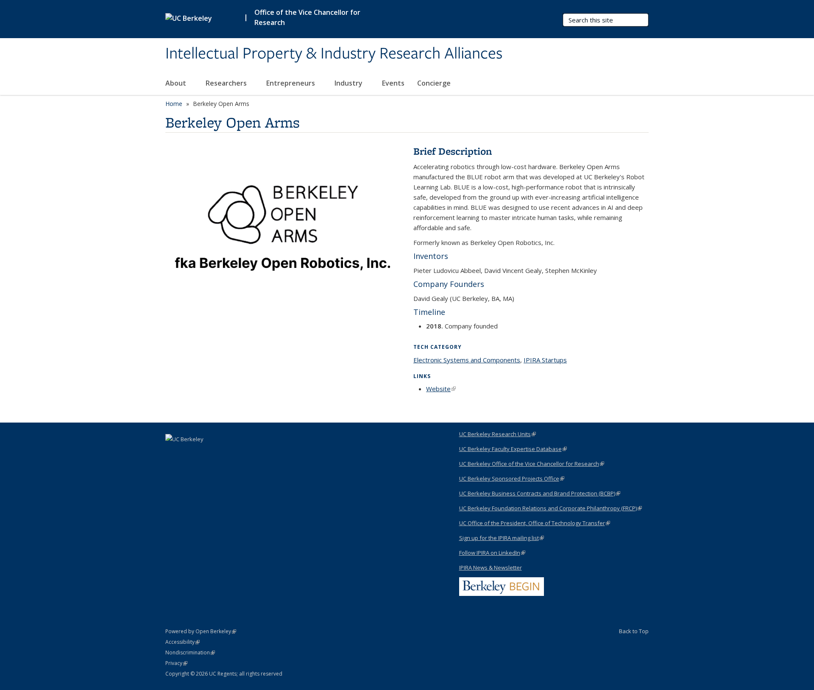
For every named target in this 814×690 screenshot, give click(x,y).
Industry (349, 83)
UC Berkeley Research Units (497, 434)
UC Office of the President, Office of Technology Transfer (534, 523)
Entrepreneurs (291, 83)
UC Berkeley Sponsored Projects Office (511, 478)
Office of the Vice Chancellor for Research (307, 17)
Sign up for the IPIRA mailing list (501, 538)
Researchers (227, 83)
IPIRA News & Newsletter (490, 567)
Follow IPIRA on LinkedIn (492, 552)
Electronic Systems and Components (466, 360)
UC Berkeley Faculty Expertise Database (513, 449)
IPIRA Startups (545, 360)
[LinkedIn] (173, 453)
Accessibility (182, 641)
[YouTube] (189, 453)
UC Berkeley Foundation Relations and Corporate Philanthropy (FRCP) (550, 508)
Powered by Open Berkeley (200, 631)
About (176, 83)
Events (393, 83)
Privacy (176, 663)
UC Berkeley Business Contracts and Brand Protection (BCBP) (539, 493)
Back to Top (634, 631)
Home (173, 104)
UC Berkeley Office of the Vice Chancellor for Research (531, 463)
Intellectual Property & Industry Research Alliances (333, 54)
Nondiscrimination (190, 652)
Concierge (434, 83)
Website (441, 388)
